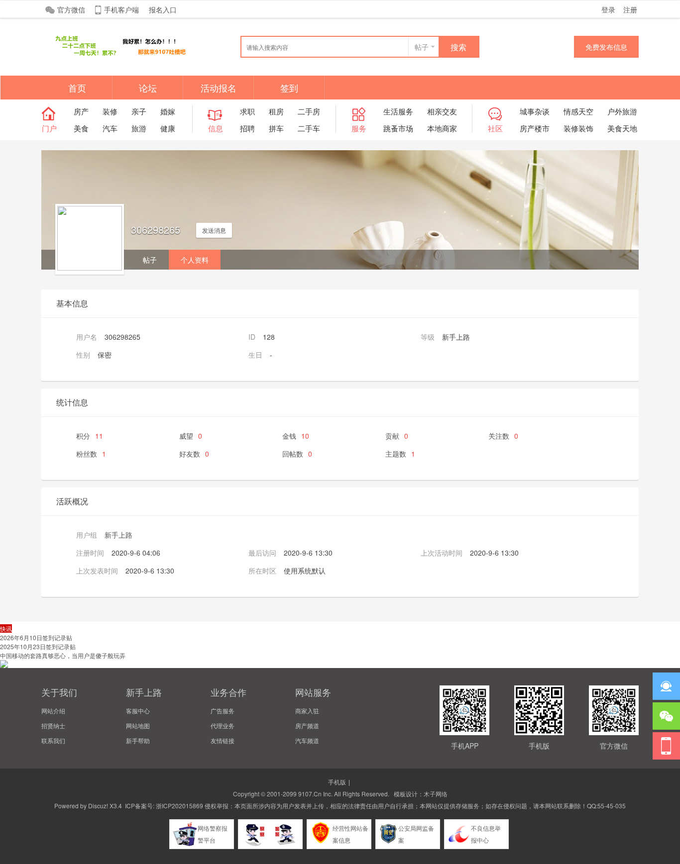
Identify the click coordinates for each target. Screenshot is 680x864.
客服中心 (138, 710)
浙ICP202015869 (179, 805)
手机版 (337, 781)
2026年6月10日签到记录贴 (36, 637)
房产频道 (307, 725)
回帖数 (297, 454)
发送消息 (214, 230)
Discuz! (98, 805)
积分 (89, 436)
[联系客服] (666, 686)
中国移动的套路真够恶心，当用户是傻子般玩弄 (62, 655)
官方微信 (71, 9)
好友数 (194, 454)
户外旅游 (622, 111)
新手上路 (118, 535)
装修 (110, 111)
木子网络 (436, 793)
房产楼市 (535, 128)
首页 (77, 87)
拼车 (276, 128)
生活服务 (398, 111)
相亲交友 (442, 111)
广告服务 (222, 710)
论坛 (148, 87)
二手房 (309, 111)
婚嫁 (167, 111)
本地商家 (442, 128)
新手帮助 (138, 740)
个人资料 (195, 260)
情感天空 (578, 111)
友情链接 (222, 740)
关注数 (503, 436)
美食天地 (622, 128)
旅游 (138, 128)
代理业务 (222, 725)
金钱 (295, 436)
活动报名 (218, 87)
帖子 (422, 47)
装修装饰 (578, 128)
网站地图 (138, 725)
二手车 (309, 128)
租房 (276, 111)
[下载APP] (666, 746)
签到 (289, 87)
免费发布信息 (606, 47)
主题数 (400, 454)
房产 (81, 111)
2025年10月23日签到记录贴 (38, 646)
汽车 (110, 128)
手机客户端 (121, 9)
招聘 (247, 128)
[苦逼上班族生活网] (116, 55)
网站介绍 (53, 710)
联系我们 (53, 740)
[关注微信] (666, 716)
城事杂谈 (535, 111)
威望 (190, 436)
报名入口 (163, 9)
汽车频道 (307, 740)
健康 (167, 128)
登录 (608, 9)
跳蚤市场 (398, 128)
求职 (247, 111)
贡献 (396, 436)
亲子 (138, 111)
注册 (630, 9)
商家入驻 (307, 710)
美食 (81, 128)
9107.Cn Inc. (315, 793)
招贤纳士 (53, 725)
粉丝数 (91, 454)
